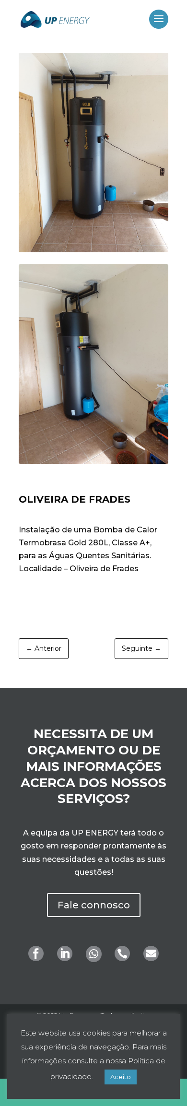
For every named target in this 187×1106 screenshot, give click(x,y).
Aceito (120, 1077)
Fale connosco (94, 905)
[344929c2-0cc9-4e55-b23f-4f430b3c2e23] (93, 461)
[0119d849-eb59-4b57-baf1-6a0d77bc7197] (93, 249)
